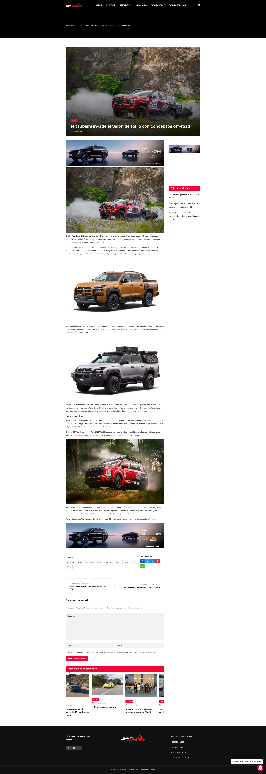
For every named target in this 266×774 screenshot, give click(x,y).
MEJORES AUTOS (125, 5)
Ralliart (118, 562)
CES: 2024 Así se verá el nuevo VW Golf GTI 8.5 (141, 587)
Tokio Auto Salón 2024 (76, 236)
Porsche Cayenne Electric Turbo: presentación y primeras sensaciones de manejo (184, 216)
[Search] (199, 5)
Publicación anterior (80, 583)
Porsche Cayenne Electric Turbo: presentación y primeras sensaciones (163, 712)
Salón (126, 562)
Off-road (109, 562)
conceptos (70, 562)
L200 (149, 247)
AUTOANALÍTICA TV (158, 5)
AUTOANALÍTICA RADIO (177, 5)
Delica (80, 562)
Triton (69, 567)
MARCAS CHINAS (141, 5)
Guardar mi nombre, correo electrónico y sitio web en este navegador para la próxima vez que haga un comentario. (113, 652)
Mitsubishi (89, 562)
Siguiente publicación (148, 584)
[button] (157, 669)
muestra (99, 562)
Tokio (133, 562)
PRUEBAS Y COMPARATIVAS (105, 5)
